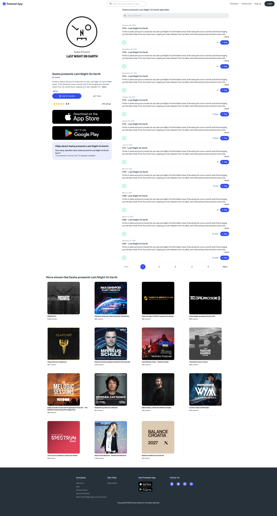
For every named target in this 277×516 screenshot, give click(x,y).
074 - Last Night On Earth (135, 76)
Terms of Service (83, 493)
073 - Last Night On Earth (135, 100)
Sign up (258, 4)
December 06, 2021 (129, 49)
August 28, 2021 (128, 121)
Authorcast (246, 4)
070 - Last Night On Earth (135, 172)
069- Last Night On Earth (135, 196)
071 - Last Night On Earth (134, 148)
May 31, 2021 (127, 169)
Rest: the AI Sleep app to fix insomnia (91, 497)
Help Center (112, 483)
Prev (126, 267)
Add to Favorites (68, 96)
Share (99, 96)
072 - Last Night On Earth (135, 124)
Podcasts (234, 4)
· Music (55, 91)
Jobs (78, 486)
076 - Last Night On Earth (135, 28)
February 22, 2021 (129, 241)
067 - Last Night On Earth (135, 244)
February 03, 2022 (129, 25)
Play (225, 42)
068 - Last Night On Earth (135, 220)
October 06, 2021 (128, 97)
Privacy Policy (81, 490)
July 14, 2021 (127, 145)
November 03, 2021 (129, 73)
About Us (80, 483)
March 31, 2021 (128, 217)
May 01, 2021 (127, 193)
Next (225, 267)
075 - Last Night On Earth (135, 52)
